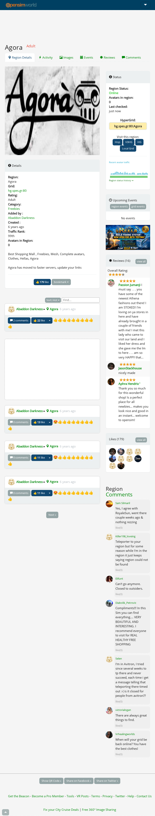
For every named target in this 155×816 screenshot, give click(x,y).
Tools (71, 796)
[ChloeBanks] (113, 465)
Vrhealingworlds (125, 734)
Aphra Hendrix (129, 384)
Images (68, 57)
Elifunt (119, 578)
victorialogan (123, 710)
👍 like (42, 282)
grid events (138, 206)
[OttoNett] (130, 451)
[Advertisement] (77, 24)
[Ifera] (121, 451)
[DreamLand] (138, 458)
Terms (96, 796)
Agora (53, 309)
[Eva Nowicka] (138, 451)
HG (139, 142)
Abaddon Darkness (21, 218)
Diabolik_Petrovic (125, 603)
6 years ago (68, 309)
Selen (118, 658)
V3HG (128, 142)
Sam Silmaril (122, 503)
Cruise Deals (70, 810)
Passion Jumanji (129, 285)
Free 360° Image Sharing (99, 810)
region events (119, 206)
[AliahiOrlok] (121, 465)
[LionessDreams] (121, 458)
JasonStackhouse (130, 368)
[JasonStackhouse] (113, 451)
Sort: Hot (52, 300)
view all (141, 261)
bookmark (60, 282)
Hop (117, 142)
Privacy (108, 796)
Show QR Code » (51, 781)
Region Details (21, 57)
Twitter (120, 796)
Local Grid (128, 148)
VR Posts (83, 796)
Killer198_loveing (125, 536)
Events (88, 57)
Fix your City (52, 810)
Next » (52, 515)
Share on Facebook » (78, 781)
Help (131, 796)
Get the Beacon (18, 796)
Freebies (14, 209)
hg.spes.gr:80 (17, 190)
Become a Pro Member (48, 796)
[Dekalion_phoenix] (113, 458)
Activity (47, 57)
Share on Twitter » (107, 781)
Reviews (109, 57)
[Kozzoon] (130, 458)
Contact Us (144, 796)
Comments (133, 57)
